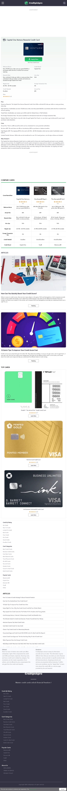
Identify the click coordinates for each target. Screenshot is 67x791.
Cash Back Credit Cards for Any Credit (13, 626)
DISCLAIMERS (7, 768)
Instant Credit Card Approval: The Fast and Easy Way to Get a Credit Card (22, 636)
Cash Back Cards (7, 554)
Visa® (4, 585)
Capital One (6, 580)
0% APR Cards (6, 561)
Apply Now (34, 59)
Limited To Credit (7, 530)
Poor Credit (6, 535)
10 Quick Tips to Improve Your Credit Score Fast (15, 604)
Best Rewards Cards (8, 556)
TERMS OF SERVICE (8, 770)
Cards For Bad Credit (8, 568)
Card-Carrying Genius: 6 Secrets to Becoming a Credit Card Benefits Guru (22, 615)
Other (4, 587)
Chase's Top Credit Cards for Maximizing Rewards (16, 629)
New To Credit (6, 527)
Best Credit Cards (7, 549)
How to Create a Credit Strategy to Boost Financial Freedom (19, 597)
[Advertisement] (33, 23)
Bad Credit (5, 532)
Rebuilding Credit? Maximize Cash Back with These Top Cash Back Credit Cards (23, 643)
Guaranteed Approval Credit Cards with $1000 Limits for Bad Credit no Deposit (24, 633)
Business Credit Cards (8, 551)
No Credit (5, 525)
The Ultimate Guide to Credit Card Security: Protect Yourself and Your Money (23, 619)
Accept (62, 789)
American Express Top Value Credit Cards (13, 622)
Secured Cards (6, 564)
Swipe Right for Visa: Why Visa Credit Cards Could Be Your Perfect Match (22, 608)
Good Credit (6, 540)
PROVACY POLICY (8, 773)
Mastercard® (6, 578)
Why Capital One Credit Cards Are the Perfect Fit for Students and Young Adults (24, 612)
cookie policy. (32, 789)
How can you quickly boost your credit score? (15, 601)
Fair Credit (5, 537)
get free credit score (33, 62)
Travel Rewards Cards (8, 559)
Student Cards (6, 566)
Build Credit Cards (7, 571)
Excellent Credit (7, 542)
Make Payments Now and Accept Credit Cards (15, 640)
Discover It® (6, 583)
